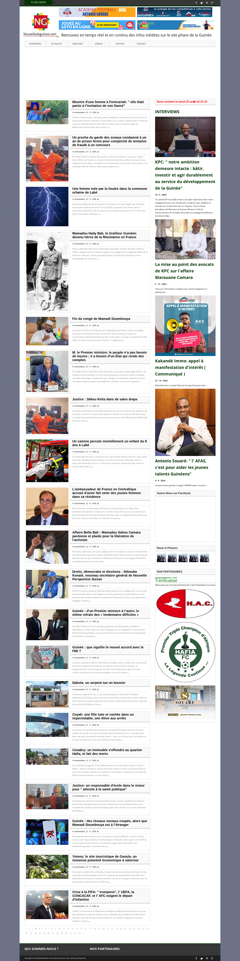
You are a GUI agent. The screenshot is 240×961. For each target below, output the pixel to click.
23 (116, 928)
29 (143, 928)
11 (64, 928)
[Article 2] (172, 557)
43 (79, 933)
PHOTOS (120, 43)
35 (44, 933)
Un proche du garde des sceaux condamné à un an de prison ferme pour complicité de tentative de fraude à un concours (109, 141)
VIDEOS (98, 43)
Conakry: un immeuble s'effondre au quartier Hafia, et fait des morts (107, 752)
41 (71, 933)
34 (40, 933)
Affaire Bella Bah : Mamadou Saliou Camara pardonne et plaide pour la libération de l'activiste (106, 536)
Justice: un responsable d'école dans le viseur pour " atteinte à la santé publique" (108, 787)
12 (68, 928)
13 (72, 928)
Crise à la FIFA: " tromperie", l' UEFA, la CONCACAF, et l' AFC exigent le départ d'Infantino (103, 895)
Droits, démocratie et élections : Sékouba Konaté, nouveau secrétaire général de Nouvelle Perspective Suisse (109, 575)
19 (99, 928)
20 (103, 928)
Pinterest (206, 3)
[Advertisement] (120, 73)
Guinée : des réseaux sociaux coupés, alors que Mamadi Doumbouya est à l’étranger (109, 823)
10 (59, 928)
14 (77, 928)
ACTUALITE (56, 43)
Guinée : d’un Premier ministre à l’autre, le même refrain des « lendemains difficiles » (105, 612)
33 (35, 933)
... (109, 127)
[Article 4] (193, 557)
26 (130, 928)
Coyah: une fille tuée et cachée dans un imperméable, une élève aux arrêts (103, 716)
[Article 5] (204, 557)
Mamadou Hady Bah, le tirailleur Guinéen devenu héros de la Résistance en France (104, 235)
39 (62, 933)
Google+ (212, 3)
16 (86, 928)
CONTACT (141, 43)
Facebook (196, 3)
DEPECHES (77, 43)
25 (125, 928)
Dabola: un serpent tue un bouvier (98, 683)
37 (53, 933)
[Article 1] (161, 557)
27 (134, 928)
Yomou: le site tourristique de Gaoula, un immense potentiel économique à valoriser (105, 858)
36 (49, 933)
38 (57, 933)
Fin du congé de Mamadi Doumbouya (101, 318)
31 (26, 933)
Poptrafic (82, 958)
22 (112, 928)
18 (94, 928)
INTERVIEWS (35, 43)
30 (147, 928)
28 (138, 928)
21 (108, 928)
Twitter (201, 3)
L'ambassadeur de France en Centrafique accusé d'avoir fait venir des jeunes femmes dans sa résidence (106, 492)
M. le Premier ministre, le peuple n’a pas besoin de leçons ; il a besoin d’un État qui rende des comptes (109, 356)
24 (121, 928)
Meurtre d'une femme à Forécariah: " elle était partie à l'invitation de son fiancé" (108, 103)
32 (31, 933)
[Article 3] (183, 557)
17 (90, 928)
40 (66, 933)
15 (81, 928)
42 (75, 933)
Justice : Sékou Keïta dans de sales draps (104, 399)
